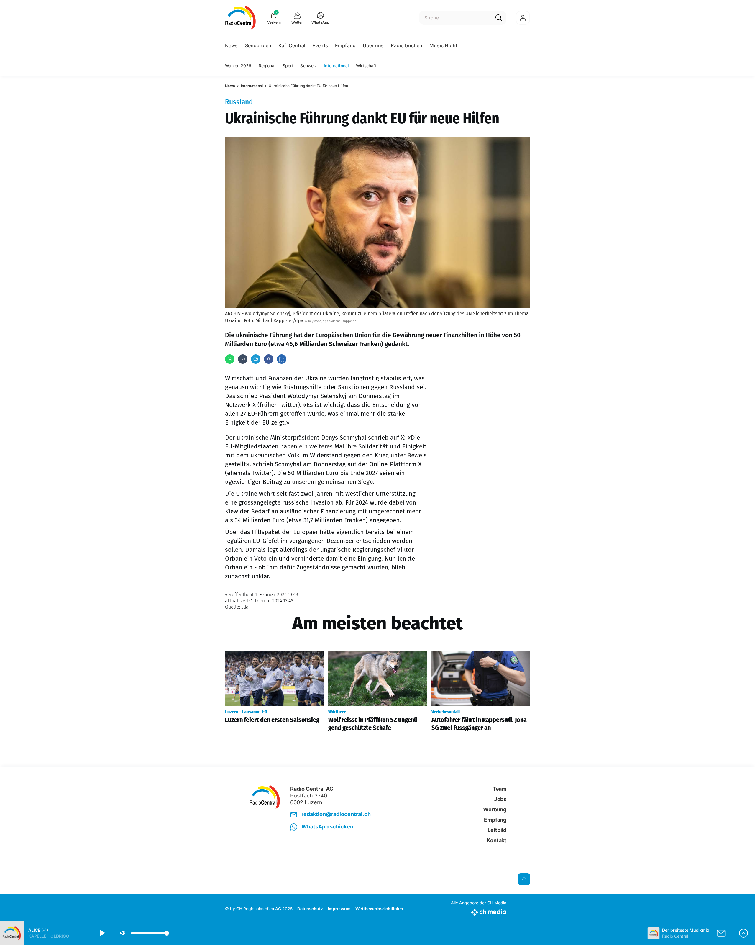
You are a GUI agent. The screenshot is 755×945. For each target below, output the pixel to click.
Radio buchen (406, 45)
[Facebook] (268, 359)
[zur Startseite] (240, 18)
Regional (267, 65)
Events (320, 45)
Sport (288, 65)
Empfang (345, 45)
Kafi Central (291, 45)
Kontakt (496, 840)
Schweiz (308, 65)
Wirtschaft (366, 65)
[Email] (255, 359)
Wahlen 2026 (238, 65)
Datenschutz (310, 908)
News (231, 45)
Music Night (443, 45)
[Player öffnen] (743, 933)
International (336, 65)
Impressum (339, 908)
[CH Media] (478, 911)
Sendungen (258, 45)
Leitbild (497, 830)
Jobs (500, 799)
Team (499, 789)
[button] (320, 18)
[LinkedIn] (281, 359)
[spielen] (102, 933)
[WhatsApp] (229, 359)
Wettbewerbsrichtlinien (379, 908)
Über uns (373, 45)
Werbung (494, 809)
